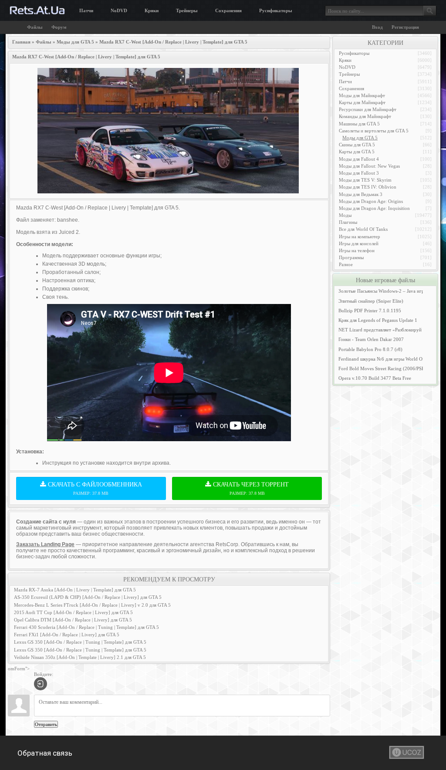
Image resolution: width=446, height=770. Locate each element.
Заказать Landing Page (45, 544)
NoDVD (119, 10)
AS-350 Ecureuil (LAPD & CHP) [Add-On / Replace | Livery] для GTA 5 (88, 597)
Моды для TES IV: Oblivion (367, 186)
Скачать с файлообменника (94, 488)
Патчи (86, 10)
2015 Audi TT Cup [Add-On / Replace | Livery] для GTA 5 (73, 612)
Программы (351, 257)
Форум (59, 27)
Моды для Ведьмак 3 (360, 194)
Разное (346, 264)
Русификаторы (275, 10)
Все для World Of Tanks (363, 229)
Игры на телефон (357, 250)
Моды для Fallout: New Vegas (369, 166)
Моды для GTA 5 (360, 137)
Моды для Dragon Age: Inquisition (374, 208)
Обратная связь (44, 753)
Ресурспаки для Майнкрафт (367, 109)
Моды (345, 215)
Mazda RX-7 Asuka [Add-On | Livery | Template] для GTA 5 (75, 589)
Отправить (46, 724)
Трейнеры (187, 10)
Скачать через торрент (250, 488)
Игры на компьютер (359, 236)
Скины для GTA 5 (357, 144)
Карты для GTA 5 (357, 151)
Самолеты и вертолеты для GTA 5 (374, 130)
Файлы (35, 27)
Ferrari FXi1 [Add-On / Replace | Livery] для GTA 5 (66, 634)
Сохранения (228, 10)
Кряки (152, 10)
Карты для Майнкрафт (362, 102)
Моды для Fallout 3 (359, 173)
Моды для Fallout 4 (359, 159)
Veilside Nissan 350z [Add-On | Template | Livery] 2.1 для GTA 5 (80, 657)
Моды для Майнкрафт (362, 95)
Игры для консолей (358, 243)
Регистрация (405, 27)
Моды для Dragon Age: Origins (371, 201)
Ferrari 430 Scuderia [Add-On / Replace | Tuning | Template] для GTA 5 (86, 627)
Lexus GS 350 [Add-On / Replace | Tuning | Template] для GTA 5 (80, 642)
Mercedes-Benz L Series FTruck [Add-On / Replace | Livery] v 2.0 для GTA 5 (92, 605)
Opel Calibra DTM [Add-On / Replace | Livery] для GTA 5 (73, 619)
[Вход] (40, 683)
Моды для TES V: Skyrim (365, 179)
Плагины (348, 222)
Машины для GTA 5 (359, 123)
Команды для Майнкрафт (365, 116)
